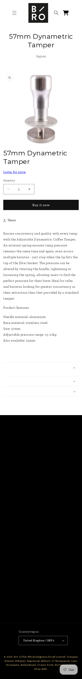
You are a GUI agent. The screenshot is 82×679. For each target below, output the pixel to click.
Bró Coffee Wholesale (26, 656)
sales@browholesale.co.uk (36, 601)
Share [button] (12, 220)
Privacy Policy (21, 530)
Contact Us (19, 487)
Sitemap (16, 576)
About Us (17, 499)
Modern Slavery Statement (33, 553)
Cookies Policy (22, 542)
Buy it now (41, 205)
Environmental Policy (28, 565)
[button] (14, 13)
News (14, 476)
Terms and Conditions (29, 519)
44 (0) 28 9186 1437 (31, 608)
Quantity (9, 180)
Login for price (14, 172)
